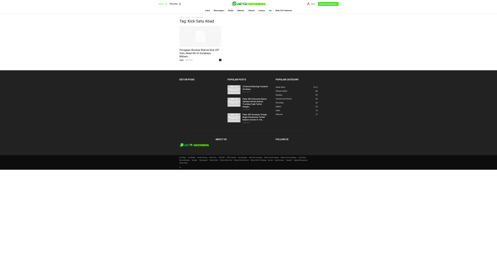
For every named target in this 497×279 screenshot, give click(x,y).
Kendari (194, 160)
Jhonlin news (279, 160)
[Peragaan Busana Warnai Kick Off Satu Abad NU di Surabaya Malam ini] (200, 36)
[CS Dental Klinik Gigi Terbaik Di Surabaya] (234, 89)
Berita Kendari (184, 160)
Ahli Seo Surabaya (255, 157)
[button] (176, 4)
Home (181, 17)
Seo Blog (182, 157)
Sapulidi (289, 160)
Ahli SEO (222, 157)
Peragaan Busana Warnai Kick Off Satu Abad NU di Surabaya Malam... (199, 53)
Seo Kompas (242, 157)
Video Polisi (183, 163)
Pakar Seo (213, 157)
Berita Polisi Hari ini (242, 160)
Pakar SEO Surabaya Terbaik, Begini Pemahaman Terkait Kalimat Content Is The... (255, 117)
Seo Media (191, 157)
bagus (181, 60)
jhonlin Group (202, 157)
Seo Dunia (302, 157)
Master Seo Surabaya (288, 157)
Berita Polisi (214, 160)
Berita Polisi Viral (226, 160)
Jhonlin (270, 160)
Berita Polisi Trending (258, 160)
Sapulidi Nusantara (301, 160)
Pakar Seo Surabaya (271, 157)
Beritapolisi (203, 160)
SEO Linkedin (231, 157)
